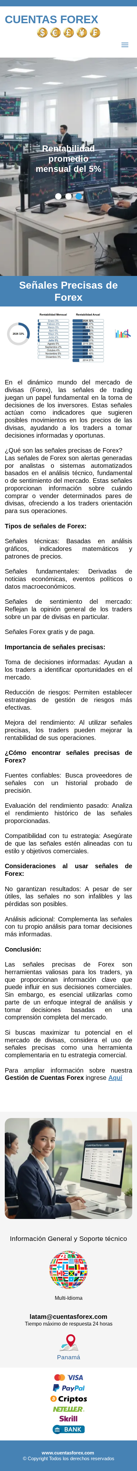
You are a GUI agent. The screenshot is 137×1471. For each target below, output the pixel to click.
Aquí (115, 1077)
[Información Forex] (121, 1455)
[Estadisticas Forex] (121, 14)
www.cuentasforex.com (68, 1452)
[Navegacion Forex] (125, 45)
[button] (58, 196)
